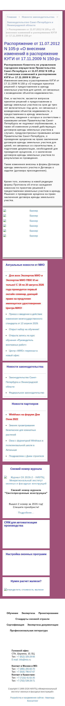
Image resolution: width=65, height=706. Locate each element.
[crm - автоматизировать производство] (26, 537)
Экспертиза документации (42, 624)
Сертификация (15, 624)
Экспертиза (28, 613)
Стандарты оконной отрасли (33, 619)
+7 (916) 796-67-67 (26, 672)
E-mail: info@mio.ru (21, 659)
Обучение (12, 613)
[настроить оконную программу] (26, 565)
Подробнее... (26, 512)
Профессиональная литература (29, 630)
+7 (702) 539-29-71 (26, 680)
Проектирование (48, 613)
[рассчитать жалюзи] (26, 589)
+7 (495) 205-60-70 (26, 669)
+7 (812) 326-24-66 (26, 656)
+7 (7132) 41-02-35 (26, 677)
